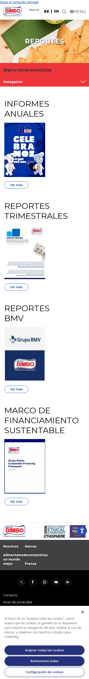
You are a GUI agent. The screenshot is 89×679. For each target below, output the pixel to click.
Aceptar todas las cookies (44, 650)
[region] (44, 642)
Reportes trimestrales (30, 211)
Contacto (10, 595)
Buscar (34, 10)
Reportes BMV (27, 313)
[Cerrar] (82, 612)
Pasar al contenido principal (19, 2)
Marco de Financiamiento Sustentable (30, 420)
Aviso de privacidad (17, 602)
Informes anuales (26, 109)
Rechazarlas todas (44, 661)
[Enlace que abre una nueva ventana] (21, 581)
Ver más (16, 185)
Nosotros (10, 546)
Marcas (31, 546)
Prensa (30, 564)
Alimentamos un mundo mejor (14, 559)
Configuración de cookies (44, 672)
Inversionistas (36, 555)
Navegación (13, 82)
